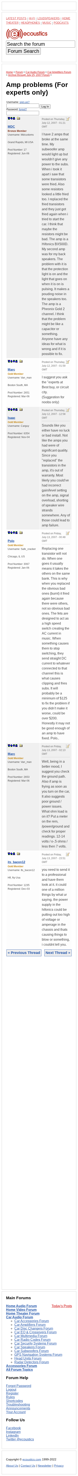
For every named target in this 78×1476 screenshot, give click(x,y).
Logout (11, 1389)
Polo (11, 541)
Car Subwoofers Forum (31, 1351)
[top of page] (9, 118)
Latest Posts (16, 18)
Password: (16, 109)
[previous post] (11, 361)
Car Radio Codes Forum (32, 1339)
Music (46, 22)
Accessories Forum (21, 1366)
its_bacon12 (16, 862)
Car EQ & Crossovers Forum (35, 1332)
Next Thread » (58, 953)
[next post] (11, 118)
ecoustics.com (31, 1459)
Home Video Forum (21, 1309)
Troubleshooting (18, 1404)
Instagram (13, 1432)
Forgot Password (18, 1386)
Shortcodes (14, 1401)
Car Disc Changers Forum (33, 1328)
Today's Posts (62, 1306)
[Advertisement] (39, 1126)
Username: (18, 102)
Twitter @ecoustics (20, 1439)
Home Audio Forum (21, 1306)
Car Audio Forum (19, 1317)
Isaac (11, 417)
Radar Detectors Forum (31, 1362)
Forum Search (23, 51)
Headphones (30, 22)
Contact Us (28, 1465)
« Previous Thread (24, 953)
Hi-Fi (32, 18)
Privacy (59, 1465)
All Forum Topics (19, 1369)
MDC (11, 126)
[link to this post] (18, 118)
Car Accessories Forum (31, 1321)
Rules (10, 1397)
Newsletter (45, 1465)
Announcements (18, 1408)
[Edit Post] (68, 119)
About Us (12, 1465)
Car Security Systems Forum (35, 1343)
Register (12, 1393)
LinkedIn (12, 1435)
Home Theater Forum (23, 1313)
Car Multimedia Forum (30, 1336)
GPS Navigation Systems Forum (38, 1354)
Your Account (16, 1412)
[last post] (14, 118)
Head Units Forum (27, 1358)
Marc (11, 369)
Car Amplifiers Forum (30, 1324)
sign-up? (25, 102)
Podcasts (61, 22)
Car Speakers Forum (29, 1347)
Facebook (13, 1428)
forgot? (23, 109)
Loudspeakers (48, 18)
